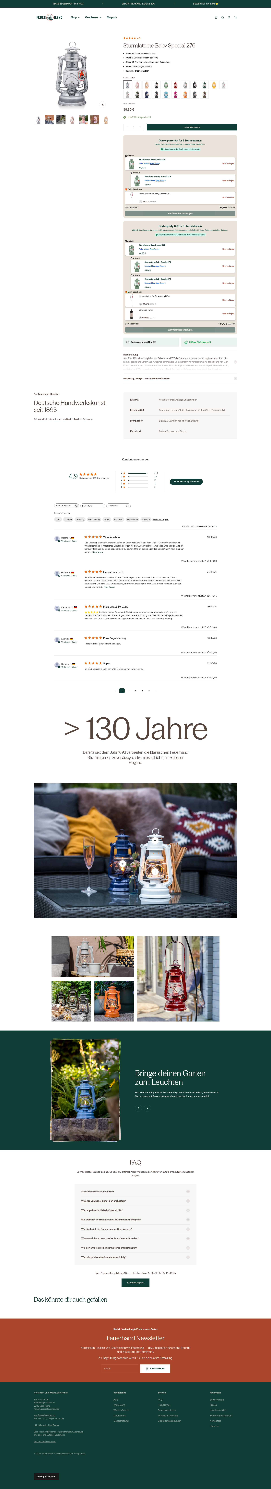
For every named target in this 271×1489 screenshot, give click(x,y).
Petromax (51, 1432)
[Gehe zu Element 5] (83, 120)
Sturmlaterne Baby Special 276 (152, 160)
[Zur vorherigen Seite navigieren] (115, 690)
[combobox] (92, 505)
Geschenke (91, 17)
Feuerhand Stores (167, 1410)
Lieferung (80, 519)
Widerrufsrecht (121, 1410)
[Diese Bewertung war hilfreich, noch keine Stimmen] (208, 561)
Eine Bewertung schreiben (186, 481)
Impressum (119, 1404)
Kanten (107, 519)
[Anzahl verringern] (128, 127)
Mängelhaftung (121, 1420)
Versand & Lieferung (168, 1415)
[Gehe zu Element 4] (72, 120)
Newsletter (215, 1420)
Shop (74, 17)
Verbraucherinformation (45, 1441)
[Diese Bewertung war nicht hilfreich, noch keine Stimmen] (214, 561)
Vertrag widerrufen (46, 1476)
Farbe (58, 519)
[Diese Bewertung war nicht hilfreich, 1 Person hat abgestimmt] (214, 595)
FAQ (160, 1399)
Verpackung (132, 519)
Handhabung (94, 519)
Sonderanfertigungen (220, 1415)
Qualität (68, 519)
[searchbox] (64, 506)
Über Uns (214, 1426)
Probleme (146, 519)
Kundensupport (135, 1282)
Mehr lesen (97, 552)
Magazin (112, 17)
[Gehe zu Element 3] (60, 120)
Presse (213, 1404)
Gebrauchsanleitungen (169, 1420)
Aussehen (118, 519)
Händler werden (218, 1410)
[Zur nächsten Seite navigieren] (156, 690)
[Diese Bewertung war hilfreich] (208, 595)
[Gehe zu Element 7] (106, 120)
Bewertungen (217, 1399)
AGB (115, 1399)
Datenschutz (120, 1415)
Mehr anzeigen (161, 519)
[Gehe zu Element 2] (49, 120)
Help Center (164, 1404)
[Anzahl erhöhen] (140, 127)
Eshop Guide (79, 1453)
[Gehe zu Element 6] (94, 120)
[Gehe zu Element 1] (38, 120)
